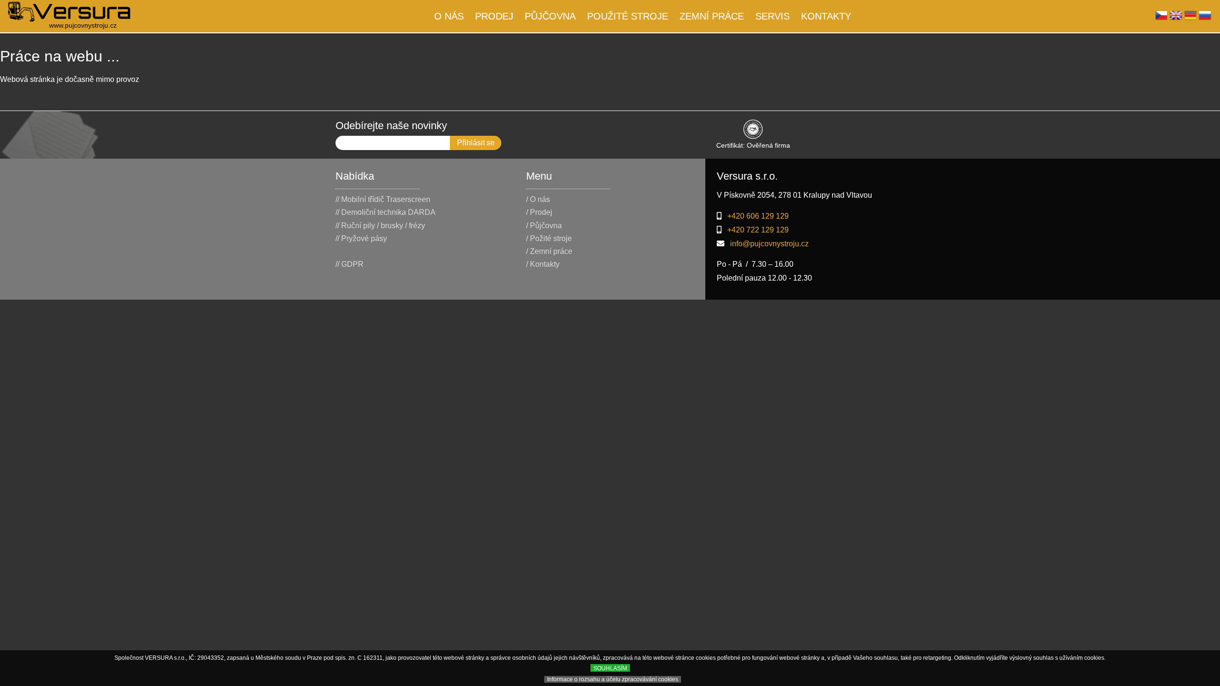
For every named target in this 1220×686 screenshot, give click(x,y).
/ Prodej (539, 212)
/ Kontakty (542, 264)
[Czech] (1161, 18)
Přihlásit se (476, 143)
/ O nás (538, 199)
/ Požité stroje (549, 238)
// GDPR (350, 264)
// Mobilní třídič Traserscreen (383, 199)
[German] (1190, 18)
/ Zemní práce (549, 251)
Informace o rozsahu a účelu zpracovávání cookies (612, 679)
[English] (1175, 18)
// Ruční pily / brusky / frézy (380, 226)
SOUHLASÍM (610, 668)
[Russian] (1205, 18)
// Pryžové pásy (361, 238)
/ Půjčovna (544, 226)
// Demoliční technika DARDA (386, 212)
